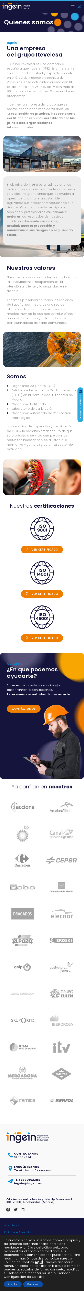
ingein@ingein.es (28, 1181)
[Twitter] (15, 1210)
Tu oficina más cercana (33, 1168)
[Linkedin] (23, 1210)
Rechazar (33, 1284)
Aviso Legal (11, 1225)
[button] (72, 6)
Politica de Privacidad (18, 1232)
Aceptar (13, 1284)
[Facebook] (8, 1210)
